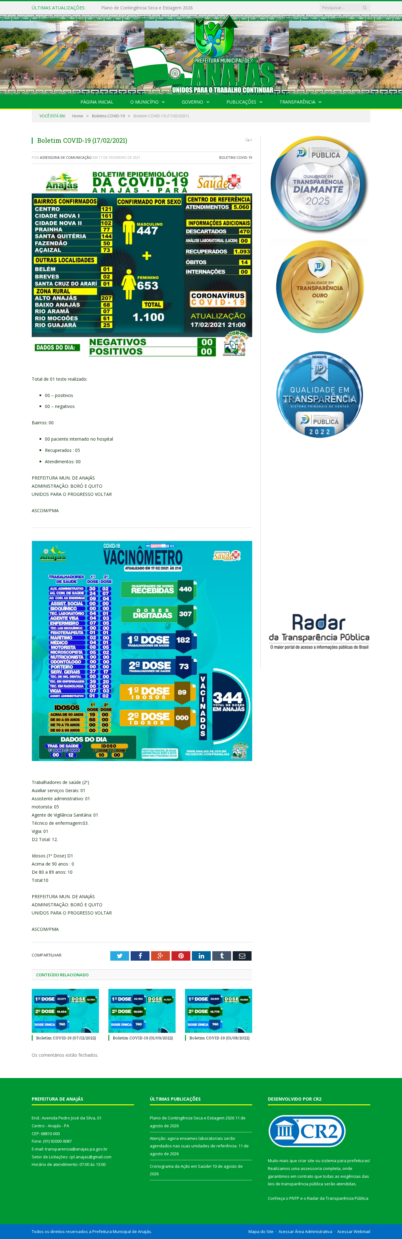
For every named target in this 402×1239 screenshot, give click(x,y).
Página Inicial (96, 102)
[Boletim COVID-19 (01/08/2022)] (218, 1011)
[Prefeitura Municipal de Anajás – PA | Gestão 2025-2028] (201, 53)
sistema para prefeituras (345, 1160)
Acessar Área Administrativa (305, 1231)
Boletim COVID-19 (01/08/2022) (219, 1038)
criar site (306, 1160)
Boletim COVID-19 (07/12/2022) (66, 1038)
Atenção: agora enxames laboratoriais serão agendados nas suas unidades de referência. (173, 8)
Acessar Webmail (353, 1231)
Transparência (297, 102)
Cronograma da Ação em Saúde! (180, 1166)
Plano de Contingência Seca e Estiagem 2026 (192, 1118)
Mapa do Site (261, 1231)
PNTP (294, 1198)
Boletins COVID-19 (235, 157)
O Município (144, 102)
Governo (192, 102)
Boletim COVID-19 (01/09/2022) (143, 1038)
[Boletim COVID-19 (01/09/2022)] (142, 1011)
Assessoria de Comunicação (66, 157)
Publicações (241, 102)
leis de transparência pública (295, 1184)
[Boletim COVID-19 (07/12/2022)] (65, 1011)
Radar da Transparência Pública (337, 1198)
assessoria (311, 1168)
